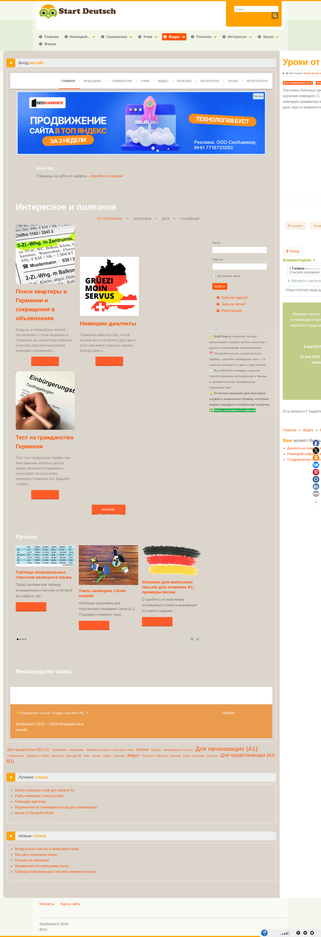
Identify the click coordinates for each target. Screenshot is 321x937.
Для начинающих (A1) (226, 748)
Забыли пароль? (235, 297)
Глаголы (212, 755)
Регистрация (231, 311)
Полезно (203, 37)
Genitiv (96, 755)
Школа (142, 749)
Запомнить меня (228, 276)
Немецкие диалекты (108, 323)
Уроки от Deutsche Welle (34, 813)
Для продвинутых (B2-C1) (28, 749)
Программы (76, 749)
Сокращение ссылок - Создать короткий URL (52, 713)
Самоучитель (15, 755)
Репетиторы (257, 81)
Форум (50, 44)
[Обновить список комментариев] (315, 260)
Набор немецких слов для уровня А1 (44, 790)
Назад (293, 251)
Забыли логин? (233, 304)
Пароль (217, 259)
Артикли (175, 755)
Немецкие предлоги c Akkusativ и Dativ (110, 749)
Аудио (107, 755)
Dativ (87, 755)
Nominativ (58, 755)
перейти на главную (106, 176)
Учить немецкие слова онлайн (39, 796)
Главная (51, 37)
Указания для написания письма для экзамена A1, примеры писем (168, 587)
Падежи (156, 749)
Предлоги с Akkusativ (155, 755)
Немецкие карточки (30, 801)
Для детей (73, 755)
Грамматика (116, 37)
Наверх (229, 713)
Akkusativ (119, 755)
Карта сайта (70, 904)
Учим (147, 37)
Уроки (268, 37)
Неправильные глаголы (178, 749)
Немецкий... (80, 37)
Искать (274, 15)
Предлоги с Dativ (38, 755)
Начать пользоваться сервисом (234, 410)
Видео (174, 37)
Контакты (46, 904)
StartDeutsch (26, 724)
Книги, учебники (193, 755)
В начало (295, 226)
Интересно (237, 37)
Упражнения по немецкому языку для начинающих (56, 807)
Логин (216, 242)
